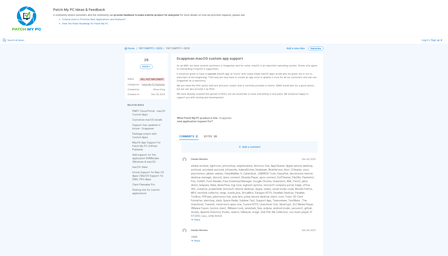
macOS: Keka (140, 166)
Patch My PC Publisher (153, 84)
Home (131, 48)
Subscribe (315, 48)
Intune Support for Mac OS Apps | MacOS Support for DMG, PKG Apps (148, 176)
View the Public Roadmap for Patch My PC (85, 23)
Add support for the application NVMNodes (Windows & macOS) (145, 158)
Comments (188, 136)
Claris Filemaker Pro (143, 184)
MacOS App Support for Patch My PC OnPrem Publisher (146, 146)
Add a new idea (295, 48)
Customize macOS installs (147, 119)
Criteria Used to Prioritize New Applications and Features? (94, 19)
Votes (210, 136)
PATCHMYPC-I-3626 (151, 48)
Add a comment (251, 146)
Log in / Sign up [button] (431, 40)
